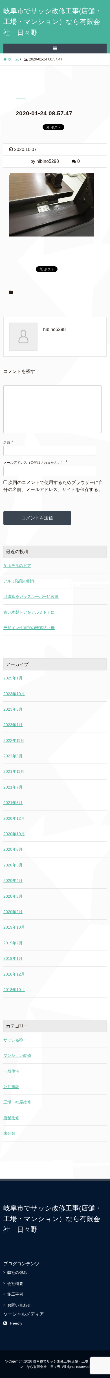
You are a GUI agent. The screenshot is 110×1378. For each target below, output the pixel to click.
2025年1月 (13, 678)
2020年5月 (13, 865)
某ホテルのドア (17, 565)
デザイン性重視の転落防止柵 (29, 627)
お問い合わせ (19, 1305)
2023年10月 (14, 694)
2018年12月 (14, 974)
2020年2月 (13, 911)
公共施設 (11, 1086)
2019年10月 (14, 927)
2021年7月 (13, 787)
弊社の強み (17, 1272)
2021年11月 (13, 771)
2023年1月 (13, 724)
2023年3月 (13, 709)
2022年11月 (13, 740)
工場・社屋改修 (17, 1102)
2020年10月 (14, 834)
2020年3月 (13, 896)
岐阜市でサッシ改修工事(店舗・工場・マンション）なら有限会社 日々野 (52, 21)
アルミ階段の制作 (19, 581)
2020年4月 (13, 880)
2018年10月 (14, 989)
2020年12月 (14, 818)
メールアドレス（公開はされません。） (33, 463)
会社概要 (15, 1283)
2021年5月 (13, 802)
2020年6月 (13, 849)
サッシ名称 (13, 1040)
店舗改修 (11, 1118)
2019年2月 (13, 943)
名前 (6, 443)
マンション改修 (17, 1055)
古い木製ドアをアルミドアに (29, 612)
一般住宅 (11, 1071)
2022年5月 (13, 756)
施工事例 (15, 1294)
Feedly (16, 1323)
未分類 (9, 1133)
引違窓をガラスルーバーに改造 (31, 596)
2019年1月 (13, 958)
